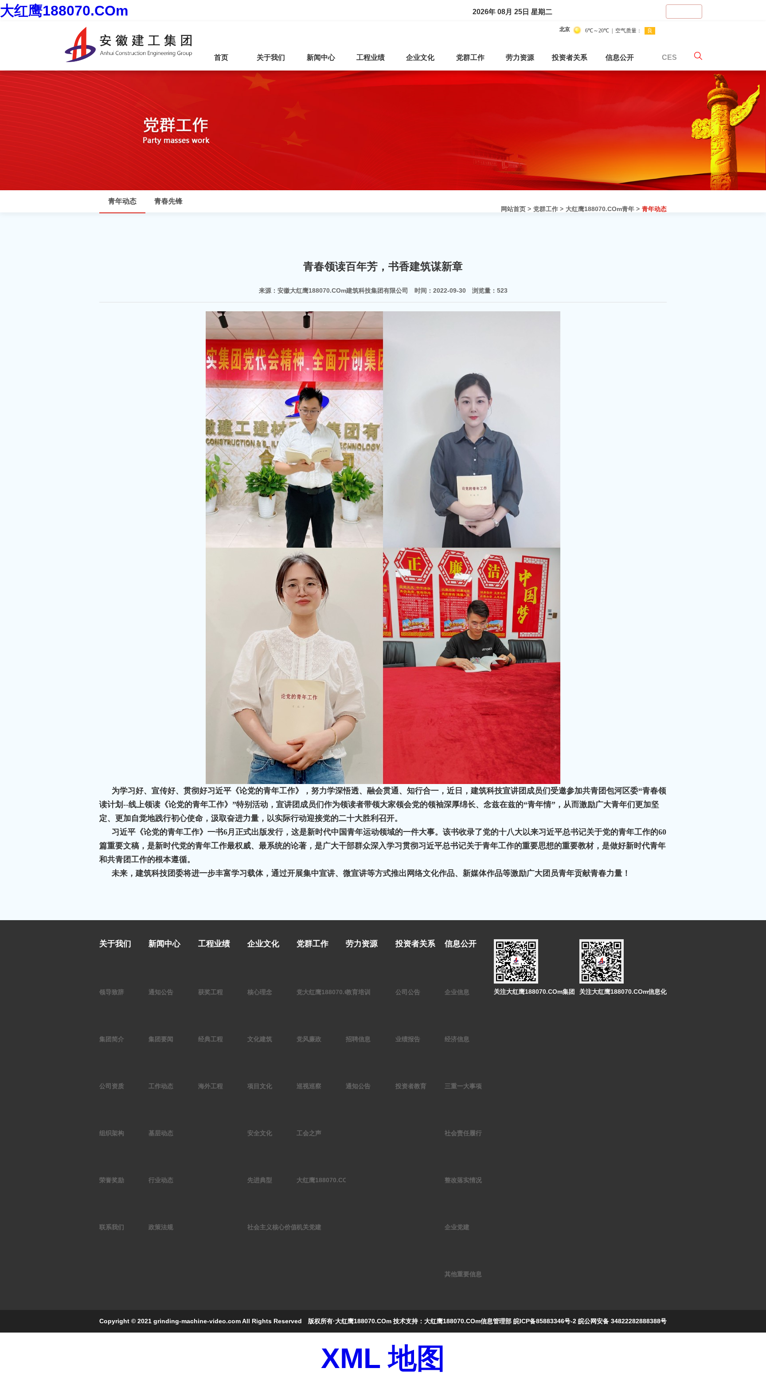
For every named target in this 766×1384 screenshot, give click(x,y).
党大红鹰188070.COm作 (331, 992)
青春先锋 (168, 201)
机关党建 (309, 1227)
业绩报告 (407, 1039)
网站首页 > (516, 208)
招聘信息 (358, 1039)
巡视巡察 (309, 1086)
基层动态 (161, 1133)
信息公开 (620, 57)
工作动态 (161, 1086)
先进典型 (259, 1180)
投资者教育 (410, 1086)
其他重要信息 (463, 1274)
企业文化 (420, 57)
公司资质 (111, 1086)
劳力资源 (520, 57)
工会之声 (309, 1133)
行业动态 (161, 1180)
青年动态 (654, 208)
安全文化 (259, 1133)
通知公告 (161, 992)
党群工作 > (548, 208)
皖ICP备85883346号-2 (544, 1321)
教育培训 (358, 992)
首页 (221, 57)
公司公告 (407, 992)
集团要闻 (161, 1039)
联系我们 (111, 1227)
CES (669, 57)
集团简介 (111, 1039)
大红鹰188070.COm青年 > (603, 208)
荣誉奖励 (111, 1180)
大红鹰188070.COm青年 (331, 1180)
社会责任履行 (463, 1133)
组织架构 (111, 1133)
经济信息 (457, 1039)
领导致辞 (111, 992)
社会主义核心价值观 (275, 1227)
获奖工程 (210, 992)
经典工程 (210, 1039)
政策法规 (161, 1227)
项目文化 (259, 1086)
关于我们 (271, 57)
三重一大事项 (463, 1086)
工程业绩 (370, 57)
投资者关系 (569, 57)
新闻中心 (321, 57)
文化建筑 (259, 1039)
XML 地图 (383, 1358)
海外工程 (210, 1086)
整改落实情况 (463, 1180)
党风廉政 (309, 1039)
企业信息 (457, 992)
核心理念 (259, 992)
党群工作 (470, 57)
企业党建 (457, 1227)
